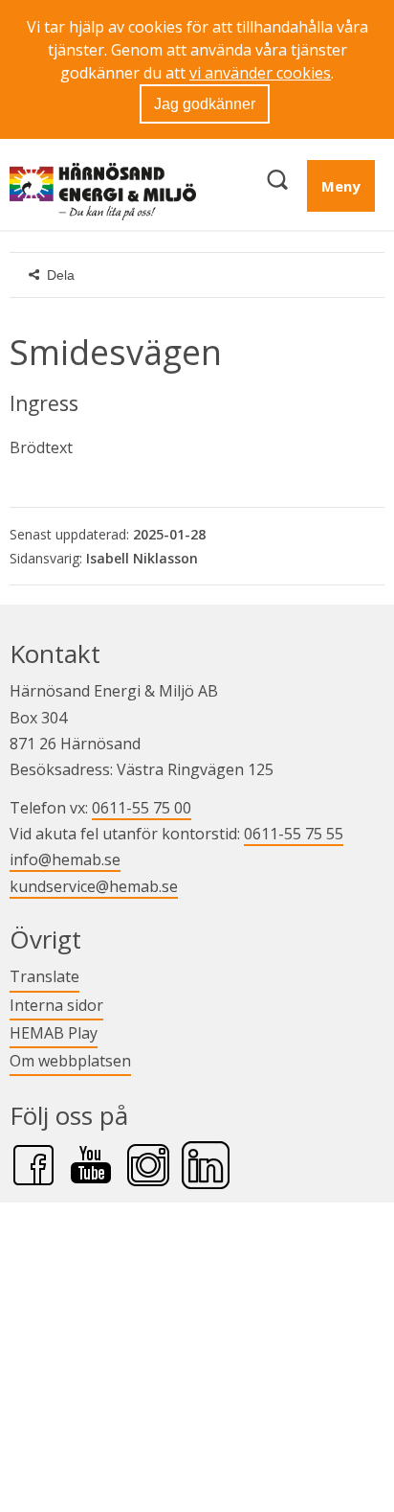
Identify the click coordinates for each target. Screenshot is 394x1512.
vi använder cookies (260, 72)
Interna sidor (56, 1005)
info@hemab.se (65, 859)
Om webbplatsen (70, 1060)
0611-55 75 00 (141, 807)
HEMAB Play (54, 1032)
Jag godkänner (204, 104)
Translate (44, 976)
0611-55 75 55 (293, 833)
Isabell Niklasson (142, 558)
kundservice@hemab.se (94, 886)
